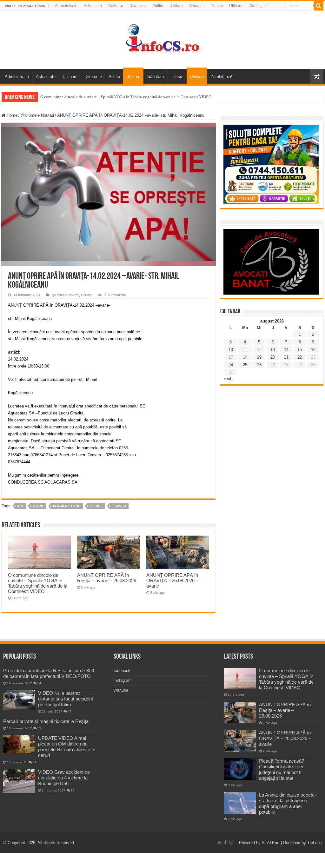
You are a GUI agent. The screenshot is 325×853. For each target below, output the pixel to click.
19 (259, 357)
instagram (123, 680)
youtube (121, 690)
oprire (96, 506)
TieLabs (314, 842)
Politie (157, 5)
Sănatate (197, 5)
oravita (119, 506)
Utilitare (176, 5)
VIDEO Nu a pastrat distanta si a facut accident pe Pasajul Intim (65, 698)
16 (313, 349)
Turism (217, 5)
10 (231, 349)
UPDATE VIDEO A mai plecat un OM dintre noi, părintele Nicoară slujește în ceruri (66, 746)
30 (73, 790)
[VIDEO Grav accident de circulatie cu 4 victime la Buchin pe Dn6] (19, 781)
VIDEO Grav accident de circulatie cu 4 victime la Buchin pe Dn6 (64, 777)
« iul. (227, 378)
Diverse (136, 5)
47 (69, 711)
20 (272, 357)
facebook (122, 670)
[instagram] (231, 842)
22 (299, 357)
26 (259, 364)
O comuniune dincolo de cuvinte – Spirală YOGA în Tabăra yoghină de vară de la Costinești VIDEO (125, 96)
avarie (38, 506)
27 (272, 364)
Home (11, 115)
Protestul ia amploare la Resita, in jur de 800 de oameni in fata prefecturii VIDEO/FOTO (48, 673)
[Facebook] (225, 842)
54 (39, 683)
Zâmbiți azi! (259, 5)
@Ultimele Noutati (37, 115)
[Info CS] (162, 38)
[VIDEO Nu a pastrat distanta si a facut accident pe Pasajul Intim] (19, 700)
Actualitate (93, 5)
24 (231, 364)
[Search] (318, 5)
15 (299, 349)
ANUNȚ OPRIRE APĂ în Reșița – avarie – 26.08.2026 (106, 577)
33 (39, 728)
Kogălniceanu (67, 506)
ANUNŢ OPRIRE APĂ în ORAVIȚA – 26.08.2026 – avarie (172, 580)
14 (286, 349)
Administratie (66, 5)
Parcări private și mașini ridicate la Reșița (46, 721)
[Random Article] (316, 76)
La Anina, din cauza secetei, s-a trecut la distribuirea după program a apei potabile (288, 803)
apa (20, 506)
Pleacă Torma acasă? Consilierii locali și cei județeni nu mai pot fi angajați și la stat (281, 769)
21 (286, 357)
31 (34, 762)
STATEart (271, 842)
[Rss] (219, 842)
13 (272, 349)
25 (245, 364)
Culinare (115, 5)
